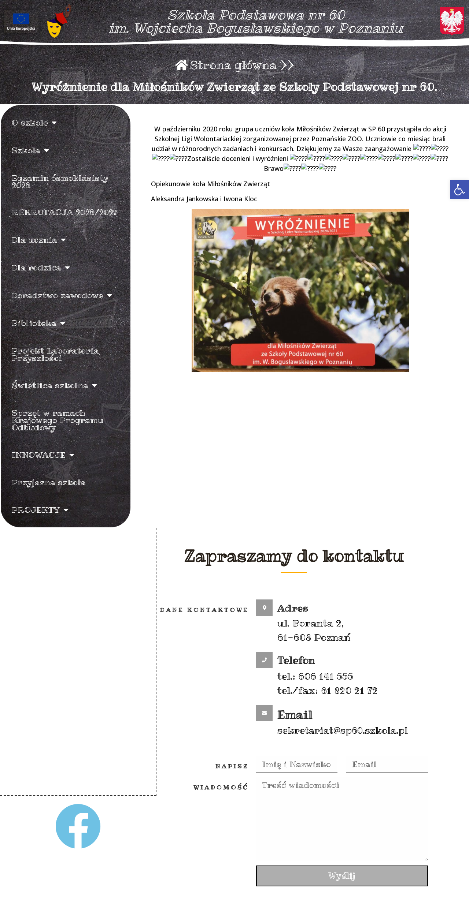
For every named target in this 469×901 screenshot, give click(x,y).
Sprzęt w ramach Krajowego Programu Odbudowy (57, 420)
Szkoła (26, 150)
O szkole (30, 122)
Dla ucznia (34, 239)
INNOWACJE (39, 454)
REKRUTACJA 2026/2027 (65, 212)
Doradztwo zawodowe (57, 295)
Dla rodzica (36, 267)
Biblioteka (34, 323)
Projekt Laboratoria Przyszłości (55, 354)
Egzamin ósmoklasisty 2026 (60, 181)
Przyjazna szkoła (49, 482)
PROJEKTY (36, 509)
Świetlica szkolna (50, 385)
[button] (459, 189)
